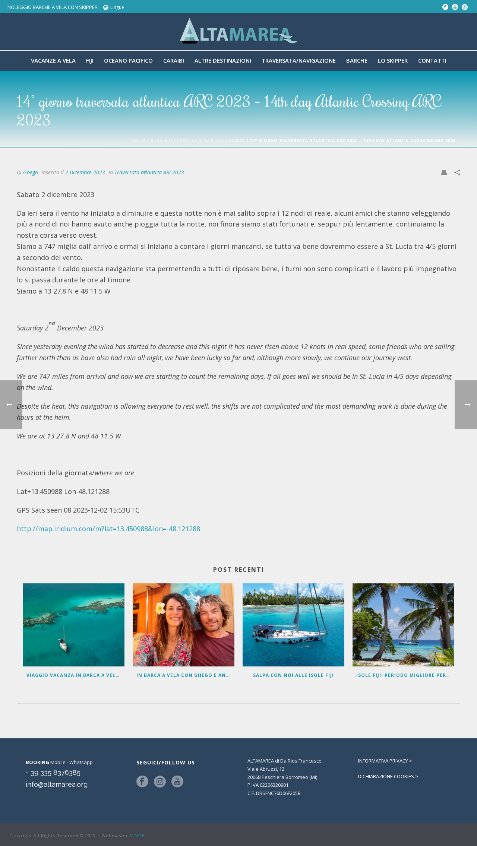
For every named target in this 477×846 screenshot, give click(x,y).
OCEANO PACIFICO (128, 60)
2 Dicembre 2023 (85, 172)
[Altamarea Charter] (238, 31)
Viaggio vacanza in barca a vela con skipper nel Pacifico (75, 675)
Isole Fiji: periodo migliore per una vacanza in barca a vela (405, 675)
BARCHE (356, 60)
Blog (157, 140)
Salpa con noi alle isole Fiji (293, 675)
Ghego (30, 172)
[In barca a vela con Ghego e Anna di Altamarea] (183, 625)
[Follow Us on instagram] (160, 782)
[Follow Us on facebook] (142, 782)
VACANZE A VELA (53, 60)
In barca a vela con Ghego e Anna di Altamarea (185, 675)
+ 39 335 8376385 (53, 772)
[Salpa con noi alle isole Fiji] (293, 625)
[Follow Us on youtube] (177, 782)
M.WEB (137, 835)
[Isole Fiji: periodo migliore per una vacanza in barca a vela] (403, 625)
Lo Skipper (393, 60)
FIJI (90, 60)
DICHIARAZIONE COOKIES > (388, 776)
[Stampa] (444, 172)
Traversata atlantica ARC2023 (206, 140)
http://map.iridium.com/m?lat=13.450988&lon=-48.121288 (108, 528)
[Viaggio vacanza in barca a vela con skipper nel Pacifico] (73, 625)
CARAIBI (173, 60)
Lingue (117, 7)
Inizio (138, 140)
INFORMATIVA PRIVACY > (385, 760)
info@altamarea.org (57, 784)
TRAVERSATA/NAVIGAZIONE (299, 60)
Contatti (432, 60)
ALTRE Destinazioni (223, 60)
